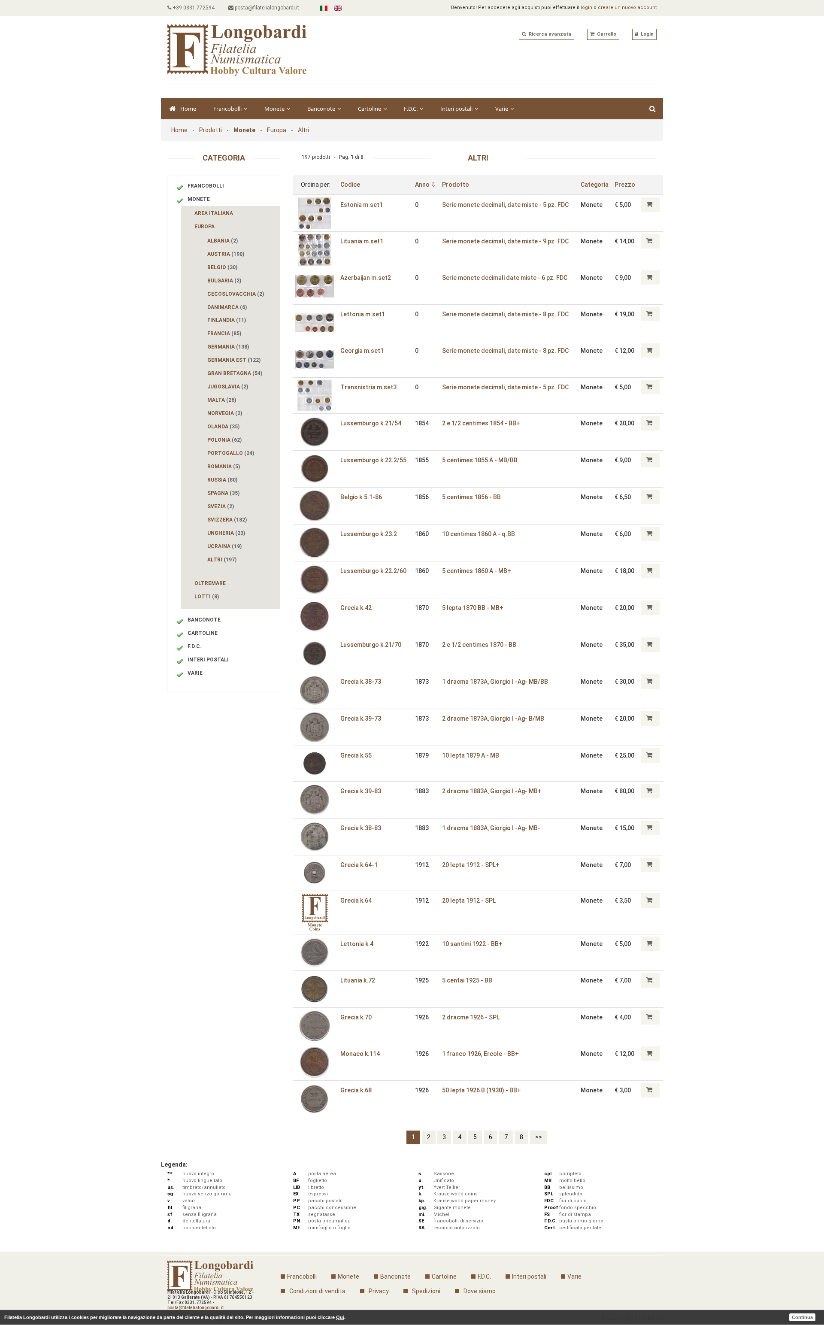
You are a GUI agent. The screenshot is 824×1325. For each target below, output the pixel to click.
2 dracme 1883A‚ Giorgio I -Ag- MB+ (492, 791)
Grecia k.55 (356, 755)
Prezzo (625, 184)
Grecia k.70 (356, 1017)
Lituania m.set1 (361, 241)
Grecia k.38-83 (360, 828)
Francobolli (228, 108)
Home (188, 108)
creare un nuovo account (627, 7)
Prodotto (455, 184)
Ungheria (226, 533)
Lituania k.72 (357, 980)
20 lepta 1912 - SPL (469, 900)
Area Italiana (213, 213)
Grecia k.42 (356, 607)
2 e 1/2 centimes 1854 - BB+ (481, 423)
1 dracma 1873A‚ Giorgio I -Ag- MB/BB (495, 681)
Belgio (222, 267)
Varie (502, 108)
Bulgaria (224, 281)
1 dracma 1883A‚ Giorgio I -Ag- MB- (491, 828)
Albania (222, 241)
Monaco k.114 (360, 1053)
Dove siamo (480, 1291)
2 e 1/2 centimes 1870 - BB (479, 644)
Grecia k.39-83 (360, 791)
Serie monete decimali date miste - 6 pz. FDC (504, 277)
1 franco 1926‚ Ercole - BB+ (480, 1053)
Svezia (220, 506)
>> (538, 1137)
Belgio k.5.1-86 (361, 497)
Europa (276, 130)
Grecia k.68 (356, 1090)
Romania (223, 467)
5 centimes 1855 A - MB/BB (480, 460)
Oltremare (210, 583)
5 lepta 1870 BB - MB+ (472, 607)
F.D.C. (411, 108)
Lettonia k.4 (356, 943)
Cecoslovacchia (235, 294)
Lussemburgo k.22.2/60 (373, 570)
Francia (224, 333)
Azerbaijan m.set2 (365, 277)
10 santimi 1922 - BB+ (472, 943)
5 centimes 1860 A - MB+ (476, 570)
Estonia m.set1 (361, 204)
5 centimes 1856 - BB (471, 497)
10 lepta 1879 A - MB (470, 755)
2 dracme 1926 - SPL (471, 1017)
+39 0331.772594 (193, 8)
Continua (802, 1317)
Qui (340, 1317)
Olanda (223, 427)
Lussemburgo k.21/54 (370, 423)
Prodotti (210, 130)
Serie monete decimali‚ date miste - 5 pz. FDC (505, 204)
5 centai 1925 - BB (467, 980)
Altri (303, 130)
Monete (275, 108)
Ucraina (224, 546)
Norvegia (224, 413)
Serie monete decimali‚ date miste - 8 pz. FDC (505, 314)
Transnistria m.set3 (368, 387)
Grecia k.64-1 (359, 864)
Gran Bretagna (234, 373)
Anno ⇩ (425, 184)
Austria (225, 254)
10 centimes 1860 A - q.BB (478, 534)
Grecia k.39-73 (360, 718)
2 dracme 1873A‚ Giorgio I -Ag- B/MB (493, 718)
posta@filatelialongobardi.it (266, 8)
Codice (350, 184)
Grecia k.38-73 (360, 681)
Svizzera (227, 520)
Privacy (379, 1291)
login (586, 7)
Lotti (206, 597)
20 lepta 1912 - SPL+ (471, 864)
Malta (221, 400)
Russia (222, 480)
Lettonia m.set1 (362, 314)
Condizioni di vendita (317, 1291)
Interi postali (457, 108)
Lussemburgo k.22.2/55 (373, 460)
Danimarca (227, 307)
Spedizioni (426, 1291)
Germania (228, 347)
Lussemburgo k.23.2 (368, 534)
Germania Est (234, 360)
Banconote (321, 108)
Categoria (595, 184)
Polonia (224, 440)
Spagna (223, 493)
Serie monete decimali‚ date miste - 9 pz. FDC (505, 241)
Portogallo (230, 453)
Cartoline (370, 108)
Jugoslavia (227, 387)
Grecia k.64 (356, 900)
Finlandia (226, 320)
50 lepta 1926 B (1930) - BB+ (481, 1090)
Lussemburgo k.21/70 (370, 644)
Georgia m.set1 (362, 350)
